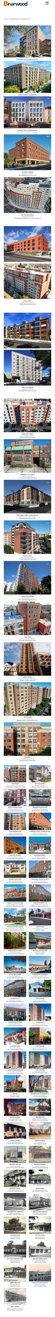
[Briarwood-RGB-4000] (16, 1)
